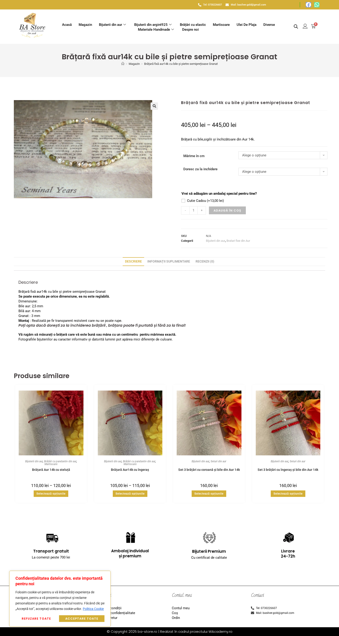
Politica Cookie (93, 609)
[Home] (122, 64)
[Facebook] (308, 4)
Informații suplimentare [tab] (168, 261)
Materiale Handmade (154, 29)
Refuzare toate (36, 618)
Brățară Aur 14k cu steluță (51, 470)
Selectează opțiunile (50, 493)
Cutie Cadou (205, 201)
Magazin (85, 25)
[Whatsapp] (316, 4)
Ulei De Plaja (246, 25)
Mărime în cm (194, 156)
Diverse (269, 25)
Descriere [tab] (133, 261)
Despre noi (190, 29)
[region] (60, 599)
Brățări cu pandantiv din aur (60, 461)
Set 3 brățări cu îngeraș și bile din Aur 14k (288, 470)
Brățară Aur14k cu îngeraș (130, 470)
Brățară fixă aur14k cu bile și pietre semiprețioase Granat (181, 64)
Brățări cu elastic (193, 25)
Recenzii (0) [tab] (205, 261)
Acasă (67, 25)
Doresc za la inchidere (200, 169)
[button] (154, 106)
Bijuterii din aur (110, 25)
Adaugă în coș (227, 210)
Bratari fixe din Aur (238, 240)
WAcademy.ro (220, 631)
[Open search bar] (296, 26)
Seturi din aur (218, 461)
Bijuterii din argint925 (151, 25)
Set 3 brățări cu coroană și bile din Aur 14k (209, 470)
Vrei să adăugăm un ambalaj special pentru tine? (219, 193)
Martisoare (221, 25)
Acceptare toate (81, 618)
